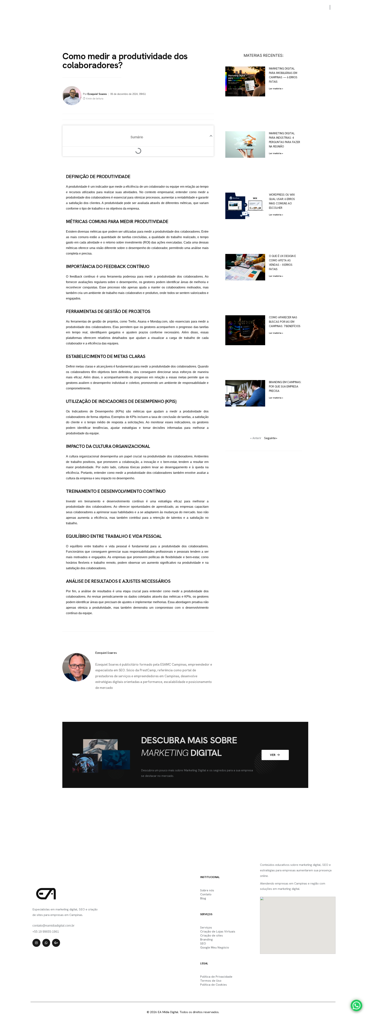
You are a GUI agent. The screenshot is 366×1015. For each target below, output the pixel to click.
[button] (211, 135)
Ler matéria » (276, 88)
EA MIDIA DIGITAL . (175, 1003)
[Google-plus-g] (56, 943)
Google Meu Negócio (214, 947)
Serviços (190, 7)
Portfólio (169, 7)
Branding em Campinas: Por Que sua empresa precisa (285, 386)
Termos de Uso (210, 981)
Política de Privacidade (216, 977)
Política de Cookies (213, 985)
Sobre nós (246, 7)
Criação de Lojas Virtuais (217, 931)
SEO (203, 943)
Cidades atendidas (218, 7)
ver (273, 755)
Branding (206, 939)
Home (150, 7)
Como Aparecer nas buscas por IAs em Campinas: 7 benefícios (285, 321)
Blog (285, 7)
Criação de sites (211, 935)
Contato (267, 7)
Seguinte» (270, 438)
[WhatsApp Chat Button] (356, 1005)
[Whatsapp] (46, 943)
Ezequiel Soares (97, 94)
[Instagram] (36, 943)
